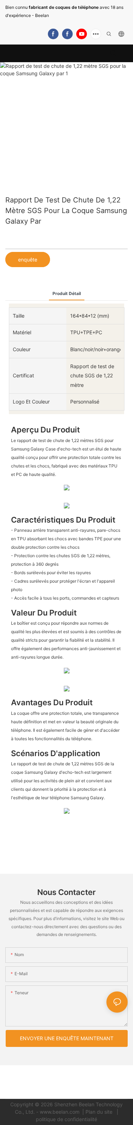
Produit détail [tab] (66, 293)
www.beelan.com (60, 1112)
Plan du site (99, 1112)
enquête (27, 260)
